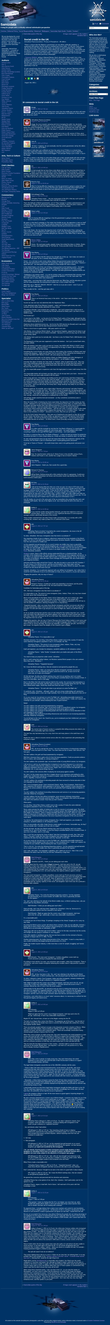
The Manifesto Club (8, 188)
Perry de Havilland (7, 128)
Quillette (4, 234)
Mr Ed (3, 117)
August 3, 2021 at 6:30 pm (39, 296)
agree (26, 1093)
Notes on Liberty (7, 178)
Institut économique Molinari (11, 274)
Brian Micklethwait (7, 73)
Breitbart (4, 199)
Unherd (4, 254)
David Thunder (6, 171)
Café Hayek (5, 265)
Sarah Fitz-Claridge (8, 136)
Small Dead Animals (8, 239)
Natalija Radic (6, 121)
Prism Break (5, 184)
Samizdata (8, 24)
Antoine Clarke (6, 70)
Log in (91, 106)
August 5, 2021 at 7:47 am (39, 526)
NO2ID (4, 177)
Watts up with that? (8, 328)
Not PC (4, 230)
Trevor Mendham (7, 146)
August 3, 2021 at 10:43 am (40, 183)
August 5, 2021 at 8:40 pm (39, 952)
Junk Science (6, 315)
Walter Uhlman (6, 148)
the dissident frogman (8, 143)
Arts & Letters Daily (8, 301)
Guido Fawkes (6, 291)
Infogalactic (5, 312)
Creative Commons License (96, 1320)
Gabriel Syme (6, 94)
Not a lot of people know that (10, 319)
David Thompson (7, 212)
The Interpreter (6, 323)
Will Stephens (6, 150)
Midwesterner (6, 115)
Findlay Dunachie (7, 88)
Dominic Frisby (6, 217)
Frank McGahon (7, 90)
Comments (105, 23)
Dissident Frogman (7, 215)
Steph (3, 139)
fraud (25, 551)
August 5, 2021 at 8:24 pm (39, 890)
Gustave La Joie (7, 97)
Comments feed (94, 110)
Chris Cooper (6, 75)
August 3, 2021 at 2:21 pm (39, 196)
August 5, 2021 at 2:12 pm (39, 726)
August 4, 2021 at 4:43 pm (39, 471)
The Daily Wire (6, 245)
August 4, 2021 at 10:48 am (40, 462)
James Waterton (7, 104)
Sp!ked (4, 241)
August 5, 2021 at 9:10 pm (39, 971)
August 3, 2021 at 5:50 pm (39, 254)
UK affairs (63, 42)
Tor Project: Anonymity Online (11, 191)
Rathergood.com (7, 321)
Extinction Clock (7, 310)
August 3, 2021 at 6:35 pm (39, 426)
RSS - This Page (94, 100)
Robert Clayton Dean (8, 132)
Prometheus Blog (7, 162)
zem (3, 152)
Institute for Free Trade (9, 276)
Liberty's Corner (6, 175)
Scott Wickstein (6, 137)
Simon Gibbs (36, 240)
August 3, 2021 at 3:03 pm (39, 241)
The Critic (5, 243)
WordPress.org (93, 112)
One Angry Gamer (7, 160)
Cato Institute (6, 267)
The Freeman (6, 283)
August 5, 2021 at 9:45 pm (39, 1004)
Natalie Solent (6, 119)
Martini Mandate (7, 317)
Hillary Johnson (6, 101)
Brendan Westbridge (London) (11, 72)
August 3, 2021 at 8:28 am (39, 121)
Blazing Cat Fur (6, 197)
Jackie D (4, 103)
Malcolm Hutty (6, 114)
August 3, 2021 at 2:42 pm (39, 213)
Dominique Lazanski (8, 86)
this (77, 920)
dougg (26, 553)
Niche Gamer (6, 158)
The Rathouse (6, 324)
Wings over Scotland (8, 295)
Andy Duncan (6, 68)
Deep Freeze (6, 306)
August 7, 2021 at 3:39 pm (39, 1053)
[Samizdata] (55, 10)
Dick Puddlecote (7, 213)
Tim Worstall (5, 250)
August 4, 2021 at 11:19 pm (39, 484)
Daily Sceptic (6, 169)
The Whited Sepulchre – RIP (10, 248)
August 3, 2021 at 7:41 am (39, 109)
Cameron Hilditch (31, 57)
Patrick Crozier (6, 125)
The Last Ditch (6, 246)
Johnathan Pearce (7, 108)
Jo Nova (4, 313)
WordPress (54, 1322)
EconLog (4, 272)
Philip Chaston (6, 130)
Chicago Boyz (6, 201)
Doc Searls (5, 308)
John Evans (5, 106)
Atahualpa (63, 1322)
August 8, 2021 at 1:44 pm (39, 1225)
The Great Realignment (9, 293)
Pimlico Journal (6, 182)
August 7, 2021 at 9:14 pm (39, 1116)
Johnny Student (6, 110)
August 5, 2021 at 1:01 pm (39, 632)
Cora (3, 206)
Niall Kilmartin (6, 123)
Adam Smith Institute (8, 263)
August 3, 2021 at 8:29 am (39, 143)
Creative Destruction (8, 271)
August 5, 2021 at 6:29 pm (39, 859)
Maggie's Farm (6, 226)
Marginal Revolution (8, 278)
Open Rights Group (8, 180)
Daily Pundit (5, 208)
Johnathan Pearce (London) (33, 42)
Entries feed (93, 108)
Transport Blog (6, 326)
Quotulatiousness (7, 235)
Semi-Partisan (6, 237)
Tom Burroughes (7, 145)
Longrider (4, 224)
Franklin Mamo (6, 92)
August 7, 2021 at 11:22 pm (39, 1192)
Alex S (4, 64)
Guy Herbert (5, 99)
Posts (96, 23)
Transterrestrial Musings (9, 252)
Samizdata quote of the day (33, 34)
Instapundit (5, 223)
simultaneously (41, 1260)
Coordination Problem (8, 269)
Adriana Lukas (6, 62)
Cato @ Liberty (6, 168)
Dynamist (5, 219)
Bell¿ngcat (5, 303)
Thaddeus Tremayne (8, 141)
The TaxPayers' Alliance (9, 189)
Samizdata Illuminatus (8, 134)
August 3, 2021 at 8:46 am (39, 167)
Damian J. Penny (7, 210)
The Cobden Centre (8, 281)
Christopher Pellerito (8, 77)
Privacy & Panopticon (51, 42)
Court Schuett (6, 79)
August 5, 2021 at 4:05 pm (39, 746)
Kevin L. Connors (7, 112)
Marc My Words (6, 228)
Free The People (7, 221)
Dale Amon (5, 81)
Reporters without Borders (10, 186)
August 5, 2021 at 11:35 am (39, 581)
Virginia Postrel (6, 257)
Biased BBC (5, 304)
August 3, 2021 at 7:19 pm (39, 451)
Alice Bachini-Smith (8, 66)
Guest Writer (5, 95)
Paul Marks (5, 126)
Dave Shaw (5, 83)
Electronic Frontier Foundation (11, 173)
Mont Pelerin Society (8, 280)
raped (61, 546)
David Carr (5, 84)
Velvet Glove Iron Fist (8, 255)
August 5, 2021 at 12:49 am (40, 509)
